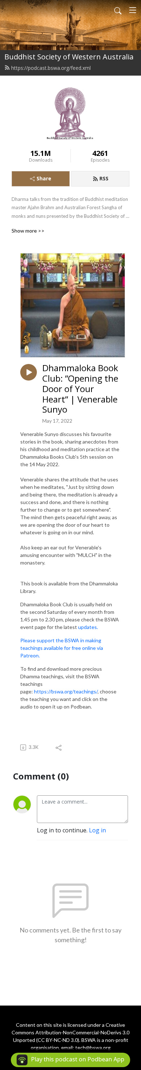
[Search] (117, 10)
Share (44, 178)
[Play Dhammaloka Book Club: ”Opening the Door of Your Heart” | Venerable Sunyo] (28, 372)
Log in (97, 830)
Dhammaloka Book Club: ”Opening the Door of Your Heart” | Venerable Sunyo (80, 389)
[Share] (59, 747)
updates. (88, 627)
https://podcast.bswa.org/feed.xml (51, 67)
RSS (103, 178)
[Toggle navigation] (132, 10)
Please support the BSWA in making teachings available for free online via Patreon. (61, 647)
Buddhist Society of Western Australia (68, 57)
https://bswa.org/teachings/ (66, 691)
